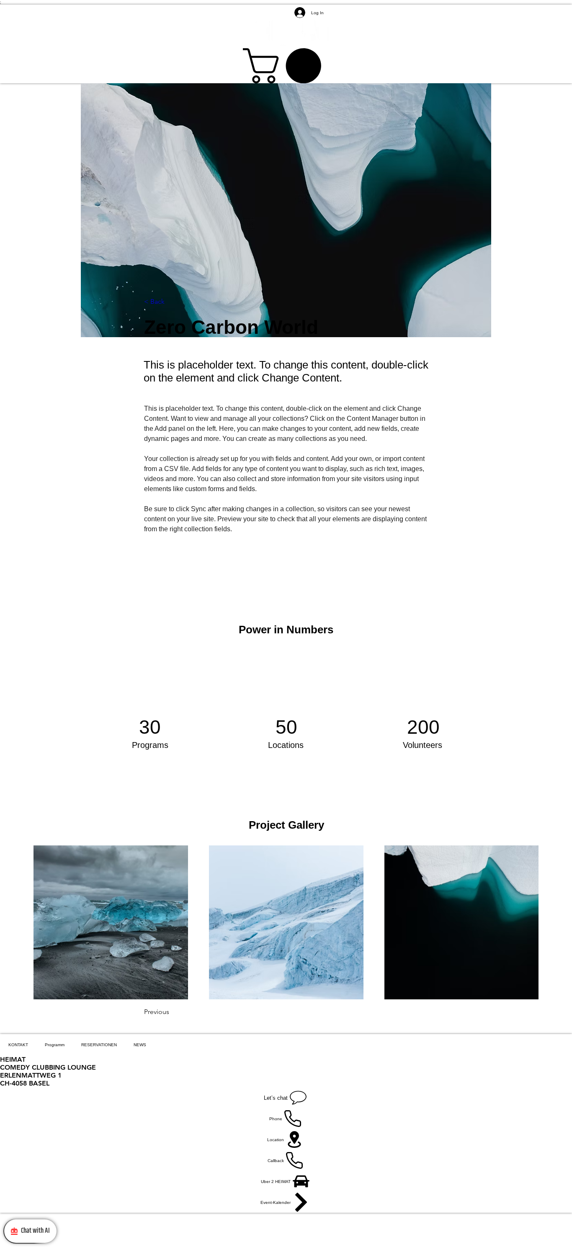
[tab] (18, 1044)
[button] (286, 65)
